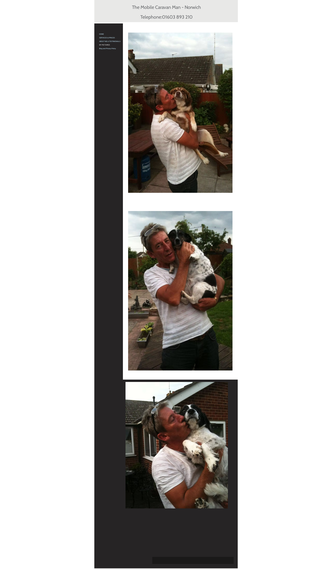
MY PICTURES (104, 45)
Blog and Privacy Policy (107, 49)
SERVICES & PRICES (107, 38)
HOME (101, 34)
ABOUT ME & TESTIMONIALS (109, 41)
